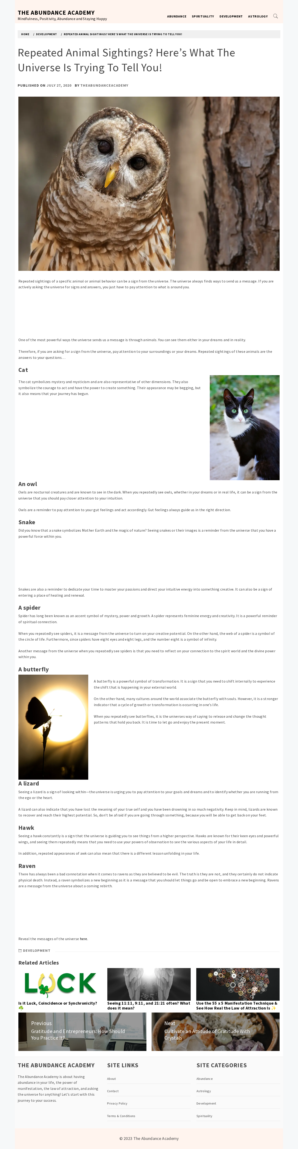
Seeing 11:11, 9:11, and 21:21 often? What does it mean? (148, 1005)
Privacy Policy (117, 1103)
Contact (113, 1091)
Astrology (258, 16)
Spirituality (203, 16)
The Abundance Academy (56, 12)
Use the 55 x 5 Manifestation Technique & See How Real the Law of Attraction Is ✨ (237, 1005)
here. (84, 938)
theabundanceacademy (104, 85)
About (111, 1079)
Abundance (176, 16)
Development (231, 16)
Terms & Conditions (121, 1116)
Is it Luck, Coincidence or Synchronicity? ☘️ (57, 1005)
